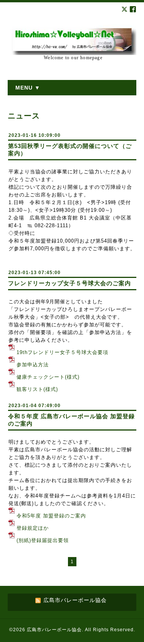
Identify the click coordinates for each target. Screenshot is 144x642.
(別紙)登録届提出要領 (43, 540)
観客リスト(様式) (37, 389)
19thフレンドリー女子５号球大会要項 (62, 352)
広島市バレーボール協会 (54, 629)
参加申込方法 (33, 365)
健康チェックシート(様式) (48, 377)
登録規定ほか (33, 528)
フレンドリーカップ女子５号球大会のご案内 (69, 283)
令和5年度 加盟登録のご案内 (51, 516)
